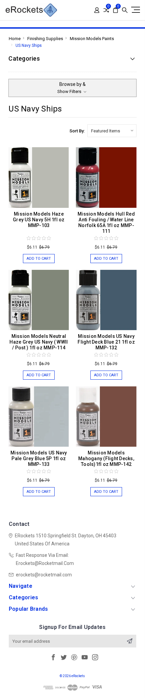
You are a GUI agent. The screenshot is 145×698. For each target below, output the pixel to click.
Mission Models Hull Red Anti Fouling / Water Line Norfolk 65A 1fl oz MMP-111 (106, 222)
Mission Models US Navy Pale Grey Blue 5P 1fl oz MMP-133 (38, 458)
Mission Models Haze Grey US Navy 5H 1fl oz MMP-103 (39, 219)
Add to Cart (39, 258)
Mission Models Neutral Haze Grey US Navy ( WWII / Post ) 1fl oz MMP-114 (38, 342)
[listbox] (112, 130)
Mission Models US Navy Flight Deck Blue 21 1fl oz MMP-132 (106, 342)
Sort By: (77, 130)
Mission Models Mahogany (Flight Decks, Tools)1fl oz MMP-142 (106, 458)
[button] (72, 88)
